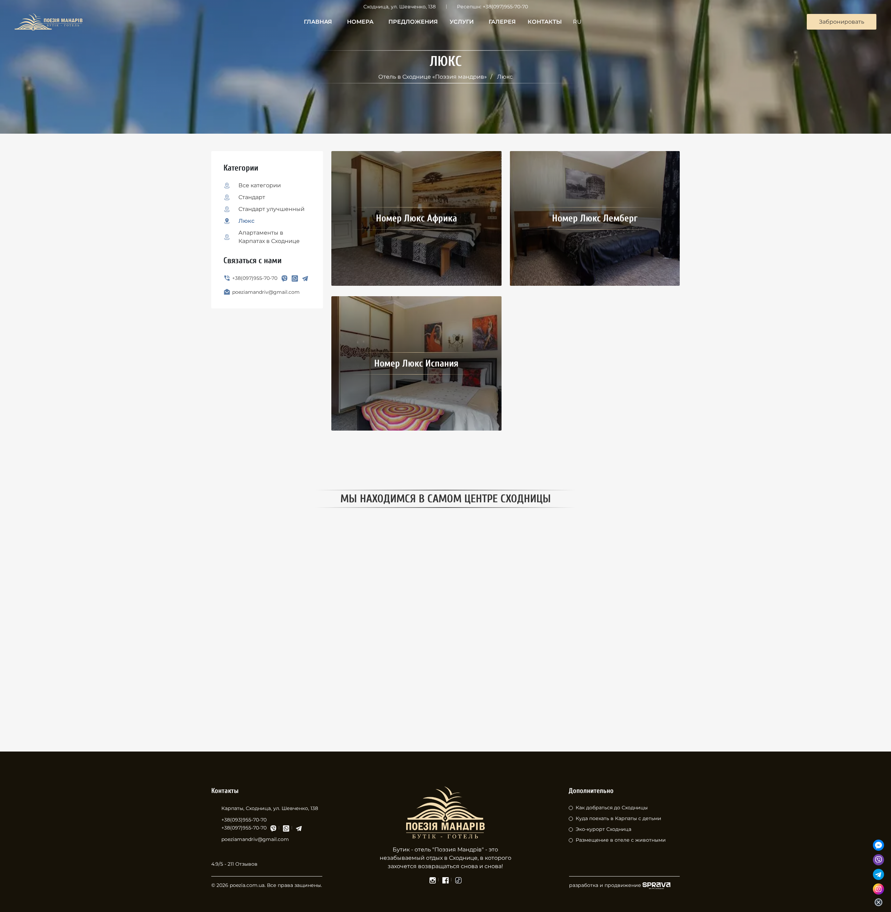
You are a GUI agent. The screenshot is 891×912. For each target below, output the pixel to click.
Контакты (545, 21)
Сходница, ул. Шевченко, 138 (399, 6)
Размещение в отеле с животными (621, 840)
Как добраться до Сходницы (612, 807)
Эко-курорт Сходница (603, 829)
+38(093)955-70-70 (244, 820)
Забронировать (841, 21)
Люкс (246, 221)
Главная (318, 21)
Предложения (413, 21)
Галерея (502, 21)
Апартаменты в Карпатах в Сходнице (269, 236)
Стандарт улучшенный (271, 209)
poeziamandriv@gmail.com (266, 292)
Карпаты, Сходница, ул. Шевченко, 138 (269, 808)
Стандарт (251, 197)
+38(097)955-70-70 (505, 6)
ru (577, 21)
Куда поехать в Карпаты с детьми (618, 818)
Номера (360, 21)
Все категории (259, 185)
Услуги (462, 21)
